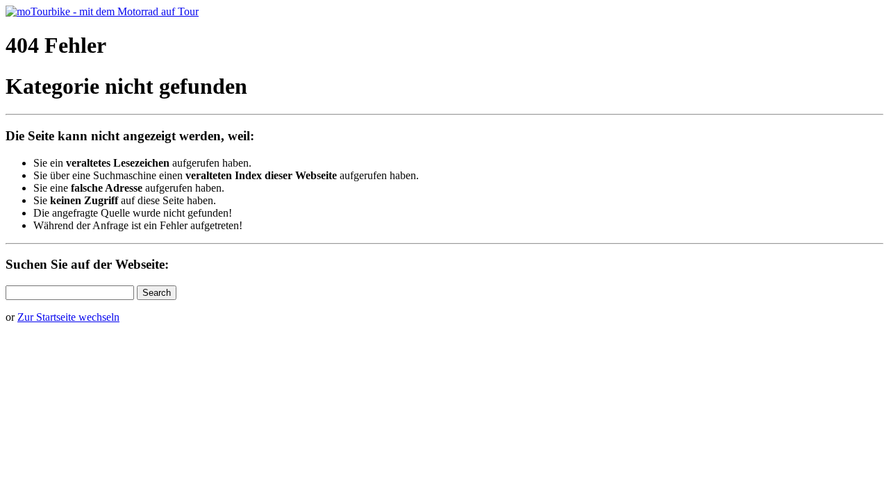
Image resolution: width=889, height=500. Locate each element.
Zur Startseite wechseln (68, 317)
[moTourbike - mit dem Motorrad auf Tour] (102, 11)
